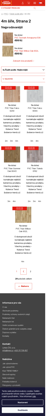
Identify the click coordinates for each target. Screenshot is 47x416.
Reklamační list (8, 322)
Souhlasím (23, 410)
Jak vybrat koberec (10, 363)
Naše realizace (8, 378)
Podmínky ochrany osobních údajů (16, 314)
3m (11, 141)
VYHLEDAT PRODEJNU (11, 8)
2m (6, 141)
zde (34, 396)
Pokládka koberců (9, 382)
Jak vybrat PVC (8, 367)
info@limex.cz (7, 350)
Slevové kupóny (8, 374)
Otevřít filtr (9, 79)
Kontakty (5, 336)
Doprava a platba (9, 332)
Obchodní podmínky (10, 311)
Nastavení (23, 402)
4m (16, 141)
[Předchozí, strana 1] (23, 271)
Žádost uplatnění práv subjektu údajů (17, 329)
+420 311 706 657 (21, 350)
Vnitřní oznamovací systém (12, 325)
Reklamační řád (8, 318)
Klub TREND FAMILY (10, 371)
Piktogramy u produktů (11, 385)
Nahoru (25, 286)
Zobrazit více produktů (22, 61)
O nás (4, 307)
